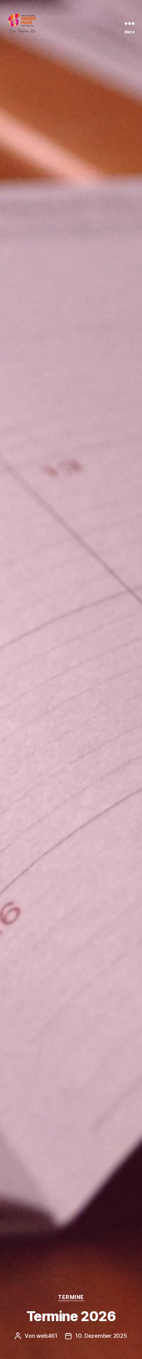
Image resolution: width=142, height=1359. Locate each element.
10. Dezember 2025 (101, 1335)
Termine (71, 1297)
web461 (46, 1335)
